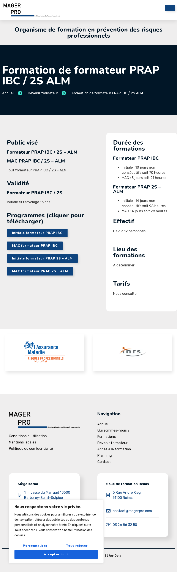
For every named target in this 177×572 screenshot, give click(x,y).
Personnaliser (35, 546)
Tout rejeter (77, 546)
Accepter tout (56, 554)
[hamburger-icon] (170, 8)
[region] (56, 531)
